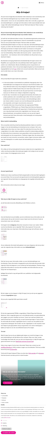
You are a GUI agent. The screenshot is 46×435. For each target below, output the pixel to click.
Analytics (5, 423)
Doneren (4, 398)
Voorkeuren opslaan (6, 428)
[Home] (2, 2)
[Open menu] (42, 3)
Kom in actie (5, 402)
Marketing (5, 425)
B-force (4, 400)
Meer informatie (7, 417)
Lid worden (5, 395)
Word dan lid (8, 383)
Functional (5, 420)
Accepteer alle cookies (9, 432)
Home (18, 8)
